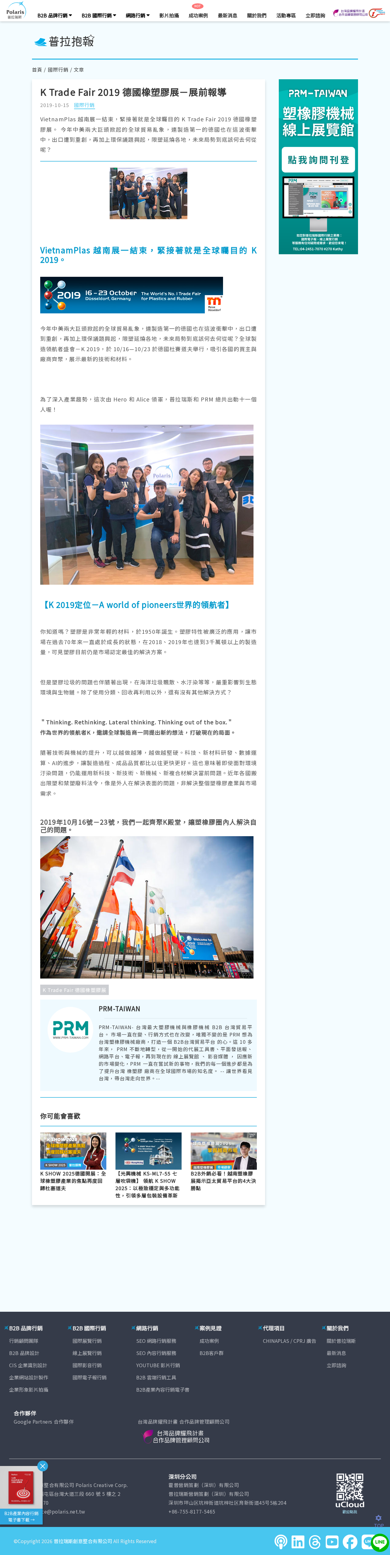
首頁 (37, 69)
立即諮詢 (315, 15)
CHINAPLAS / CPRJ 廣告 (289, 1340)
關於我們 (257, 15)
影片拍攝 (169, 15)
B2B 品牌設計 (24, 1353)
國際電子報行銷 (90, 1377)
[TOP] (382, 1518)
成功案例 (198, 15)
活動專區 (286, 15)
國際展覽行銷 (87, 1340)
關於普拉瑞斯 (341, 1340)
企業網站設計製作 (28, 1377)
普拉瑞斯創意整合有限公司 (83, 1541)
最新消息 (227, 15)
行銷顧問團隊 (23, 1340)
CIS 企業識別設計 (28, 1365)
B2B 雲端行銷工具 (156, 1377)
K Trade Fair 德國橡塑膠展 (74, 989)
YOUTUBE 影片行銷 (158, 1365)
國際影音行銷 (87, 1365)
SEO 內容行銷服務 (156, 1353)
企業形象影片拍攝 (28, 1389)
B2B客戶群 (212, 1353)
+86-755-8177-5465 (191, 1511)
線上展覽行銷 (87, 1353)
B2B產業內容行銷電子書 (163, 1389)
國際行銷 (58, 69)
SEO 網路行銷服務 (156, 1340)
